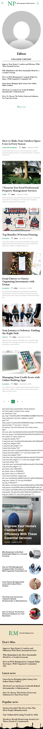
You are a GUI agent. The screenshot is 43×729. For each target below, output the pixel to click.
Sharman (7, 542)
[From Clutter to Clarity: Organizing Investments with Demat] (21, 263)
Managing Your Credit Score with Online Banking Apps (21, 378)
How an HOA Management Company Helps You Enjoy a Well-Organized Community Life (19, 78)
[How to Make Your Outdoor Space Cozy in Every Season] (21, 125)
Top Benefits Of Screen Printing (20, 234)
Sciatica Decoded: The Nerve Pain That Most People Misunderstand (19, 709)
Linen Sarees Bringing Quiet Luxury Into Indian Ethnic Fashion (19, 84)
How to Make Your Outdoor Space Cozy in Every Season (21, 142)
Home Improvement (9, 147)
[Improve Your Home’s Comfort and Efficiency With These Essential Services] (21, 520)
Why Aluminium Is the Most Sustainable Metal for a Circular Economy (20, 71)
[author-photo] (20, 147)
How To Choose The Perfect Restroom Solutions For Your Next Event (20, 97)
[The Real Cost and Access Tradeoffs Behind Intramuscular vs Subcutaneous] (35, 599)
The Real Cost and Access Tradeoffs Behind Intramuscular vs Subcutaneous (18, 91)
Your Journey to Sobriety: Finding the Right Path (21, 332)
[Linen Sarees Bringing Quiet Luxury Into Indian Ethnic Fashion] (35, 584)
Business (5, 238)
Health (5, 337)
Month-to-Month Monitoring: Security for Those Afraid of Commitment (21, 720)
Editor (24, 147)
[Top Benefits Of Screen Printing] (21, 219)
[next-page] (22, 401)
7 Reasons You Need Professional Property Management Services (20, 189)
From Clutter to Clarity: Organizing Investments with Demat (18, 281)
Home (4, 194)
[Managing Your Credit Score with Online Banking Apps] (21, 362)
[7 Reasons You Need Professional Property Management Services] (21, 172)
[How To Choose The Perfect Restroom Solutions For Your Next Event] (35, 614)
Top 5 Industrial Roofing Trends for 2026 (20, 714)
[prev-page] (4, 401)
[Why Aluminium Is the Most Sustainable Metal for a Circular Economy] (35, 554)
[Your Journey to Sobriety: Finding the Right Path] (21, 315)
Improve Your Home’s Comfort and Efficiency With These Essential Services (21, 65)
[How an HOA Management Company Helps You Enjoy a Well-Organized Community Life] (35, 569)
